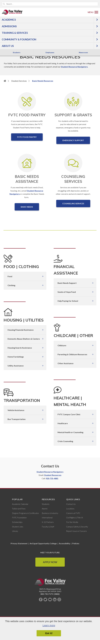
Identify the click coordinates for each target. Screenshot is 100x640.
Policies (75, 543)
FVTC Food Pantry (27, 137)
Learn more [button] (49, 625)
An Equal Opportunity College (43, 543)
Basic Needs (27, 207)
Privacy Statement (19, 543)
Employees (50, 52)
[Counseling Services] (73, 163)
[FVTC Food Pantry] (27, 101)
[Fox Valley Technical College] (12, 12)
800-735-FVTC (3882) (50, 594)
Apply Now (50, 562)
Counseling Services (73, 203)
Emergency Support (73, 140)
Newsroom (83, 52)
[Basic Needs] (27, 163)
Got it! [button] (49, 633)
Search (4, 4)
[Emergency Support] (73, 101)
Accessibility (64, 543)
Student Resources (52, 475)
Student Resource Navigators (74, 67)
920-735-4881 (52, 478)
